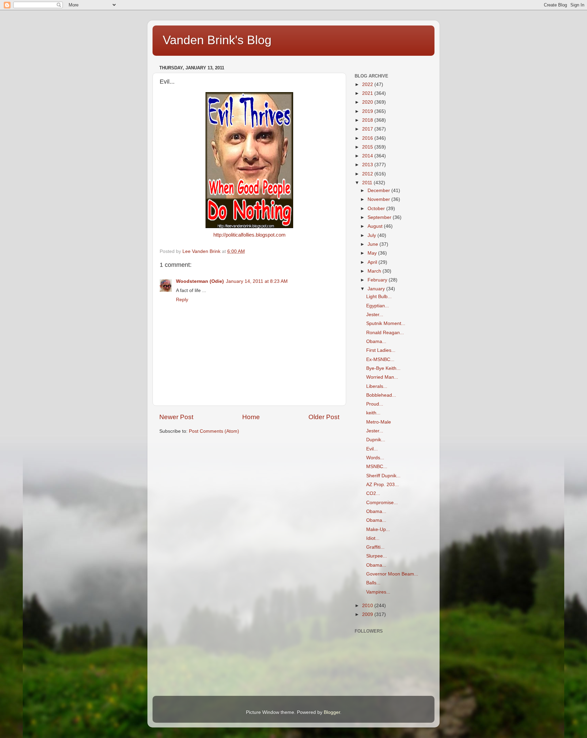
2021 (368, 93)
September (380, 217)
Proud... (374, 404)
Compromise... (382, 502)
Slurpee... (376, 556)
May (373, 253)
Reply (182, 299)
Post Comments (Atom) (214, 431)
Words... (375, 457)
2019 (368, 111)
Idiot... (372, 538)
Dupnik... (375, 439)
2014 (368, 155)
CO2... (373, 493)
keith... (373, 412)
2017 (368, 129)
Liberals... (376, 386)
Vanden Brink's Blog (217, 40)
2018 (368, 120)
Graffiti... (375, 547)
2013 (368, 164)
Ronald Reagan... (385, 332)
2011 (368, 182)
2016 (368, 138)
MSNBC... (376, 466)
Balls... (373, 582)
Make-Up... (378, 529)
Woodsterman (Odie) (200, 281)
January (377, 288)
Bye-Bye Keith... (383, 368)
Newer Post (176, 417)
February (378, 279)
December (379, 190)
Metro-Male (378, 422)
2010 (368, 605)
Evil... (372, 448)
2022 (368, 84)
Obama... (376, 341)
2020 (368, 102)
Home (251, 417)
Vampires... (378, 592)
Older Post (323, 417)
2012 (368, 173)
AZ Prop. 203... (382, 484)
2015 (368, 147)
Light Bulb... (379, 296)
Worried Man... (382, 377)
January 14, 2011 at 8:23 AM (257, 281)
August (376, 226)
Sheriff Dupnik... (383, 475)
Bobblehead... (381, 395)
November (379, 199)
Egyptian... (377, 305)
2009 (368, 614)
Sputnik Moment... (385, 323)
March (375, 271)
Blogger (332, 712)
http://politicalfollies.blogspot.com (249, 235)
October (377, 208)
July (372, 235)
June (373, 244)
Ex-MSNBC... (380, 359)
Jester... (374, 314)
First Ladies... (380, 350)
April (373, 262)
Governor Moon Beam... (392, 574)
